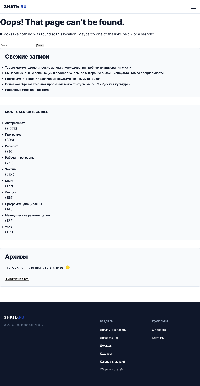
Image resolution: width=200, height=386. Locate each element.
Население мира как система (27, 90)
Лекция (10, 192)
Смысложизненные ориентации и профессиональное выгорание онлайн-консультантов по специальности (84, 73)
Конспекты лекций (112, 361)
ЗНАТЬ (14, 317)
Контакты (158, 337)
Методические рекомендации (27, 215)
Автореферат (15, 123)
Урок (8, 227)
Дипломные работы (113, 329)
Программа (13, 134)
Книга (9, 181)
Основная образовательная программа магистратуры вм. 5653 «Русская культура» (67, 84)
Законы (10, 169)
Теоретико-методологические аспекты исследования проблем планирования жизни (68, 67)
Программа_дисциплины (23, 204)
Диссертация (109, 337)
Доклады (106, 345)
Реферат (11, 146)
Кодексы (106, 353)
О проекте (159, 329)
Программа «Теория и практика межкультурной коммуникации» (53, 78)
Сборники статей (111, 369)
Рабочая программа (20, 157)
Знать (15, 6)
